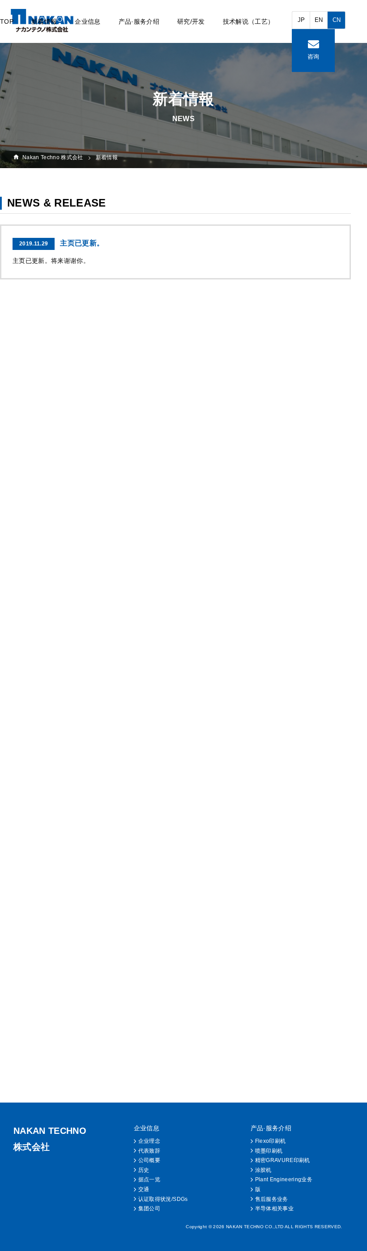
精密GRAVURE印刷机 (282, 1160)
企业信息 (87, 21)
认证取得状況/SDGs (163, 1199)
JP (301, 20)
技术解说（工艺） (248, 21)
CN (337, 20)
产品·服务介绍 (139, 21)
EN (319, 20)
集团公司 (149, 1208)
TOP (6, 21)
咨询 (313, 56)
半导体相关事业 (274, 1208)
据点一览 (149, 1179)
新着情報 (44, 21)
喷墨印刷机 (269, 1151)
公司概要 (149, 1160)
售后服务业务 (271, 1199)
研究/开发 (191, 21)
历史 (143, 1170)
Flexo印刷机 (270, 1141)
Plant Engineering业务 (283, 1179)
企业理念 (149, 1141)
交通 (143, 1189)
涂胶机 (263, 1170)
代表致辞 (149, 1151)
